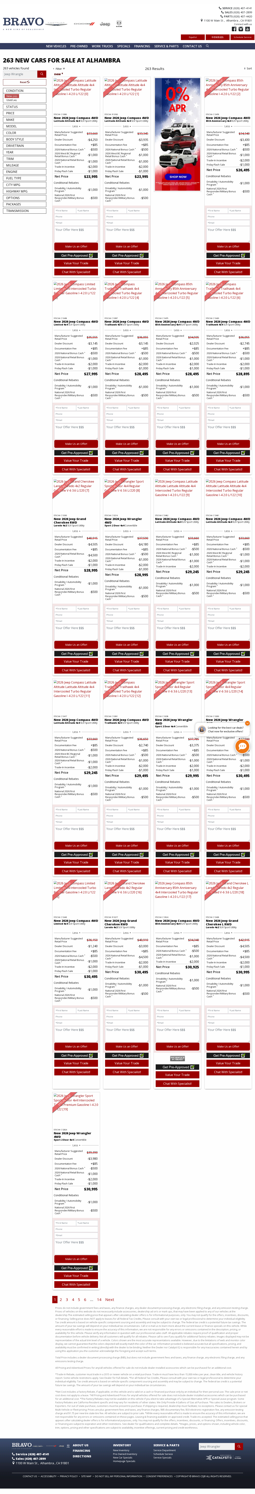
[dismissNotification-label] (247, 723)
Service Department (164, 1450)
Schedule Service (242, 37)
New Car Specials (122, 1457)
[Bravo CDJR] (62, 23)
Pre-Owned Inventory (125, 1454)
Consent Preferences (159, 1476)
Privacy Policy (69, 1476)
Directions (82, 1456)
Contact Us (30, 1476)
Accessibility (49, 1476)
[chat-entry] (242, 746)
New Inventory (121, 1450)
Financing (81, 1450)
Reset (23, 82)
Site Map (86, 1476)
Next (109, 1299)
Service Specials (162, 1457)
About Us (80, 1445)
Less (75, 126)
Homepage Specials (124, 1461)
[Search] (41, 74)
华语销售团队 (218, 37)
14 (99, 1299)
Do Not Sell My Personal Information (119, 1476)
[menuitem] (25, 96)
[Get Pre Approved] (76, 255)
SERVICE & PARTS (166, 1445)
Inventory (122, 1445)
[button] (56, 46)
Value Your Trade (76, 263)
